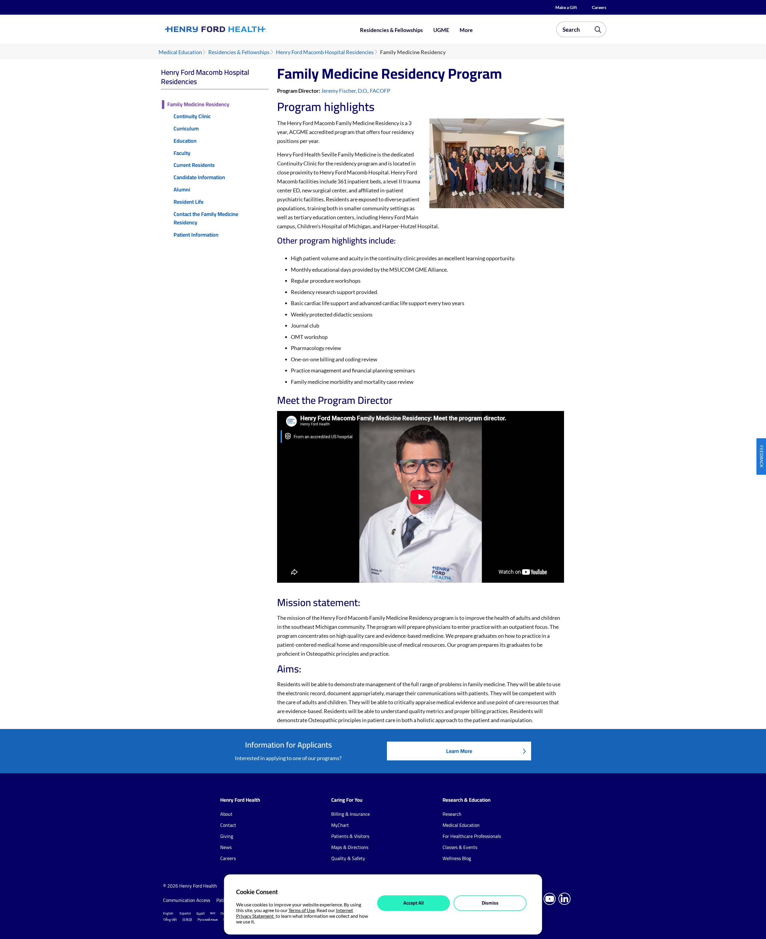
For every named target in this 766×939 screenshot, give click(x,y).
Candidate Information (199, 177)
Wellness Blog (457, 858)
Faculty (182, 153)
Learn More (459, 751)
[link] (237, 29)
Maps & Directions (349, 847)
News (226, 847)
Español (185, 913)
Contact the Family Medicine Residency (206, 218)
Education (185, 141)
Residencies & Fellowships (391, 30)
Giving (226, 836)
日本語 (187, 920)
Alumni (182, 189)
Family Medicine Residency (198, 104)
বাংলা (212, 913)
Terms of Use (301, 910)
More (466, 30)
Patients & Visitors (350, 836)
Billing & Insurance (350, 813)
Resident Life (188, 202)
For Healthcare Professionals (472, 836)
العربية (200, 913)
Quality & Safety (348, 858)
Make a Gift (566, 7)
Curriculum (186, 128)
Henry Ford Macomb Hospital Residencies (325, 52)
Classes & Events (460, 847)
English (168, 913)
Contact (228, 825)
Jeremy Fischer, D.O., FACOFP (355, 90)
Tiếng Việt (170, 920)
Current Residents (194, 165)
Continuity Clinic (192, 116)
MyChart (340, 825)
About (226, 813)
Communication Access (186, 900)
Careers (599, 7)
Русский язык (207, 920)
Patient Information (196, 235)
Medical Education (180, 52)
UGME (441, 30)
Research (452, 813)
